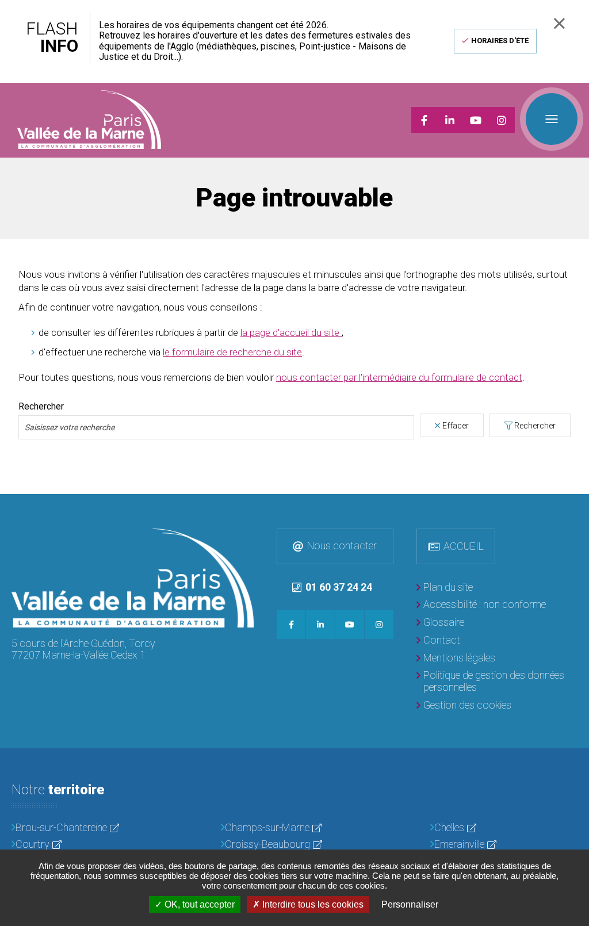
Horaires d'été (500, 40)
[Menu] (551, 119)
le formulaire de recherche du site (232, 352)
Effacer (455, 425)
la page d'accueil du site (291, 332)
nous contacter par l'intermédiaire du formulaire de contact (399, 377)
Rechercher (41, 406)
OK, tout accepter (198, 904)
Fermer (559, 23)
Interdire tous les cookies (312, 904)
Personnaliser (409, 904)
